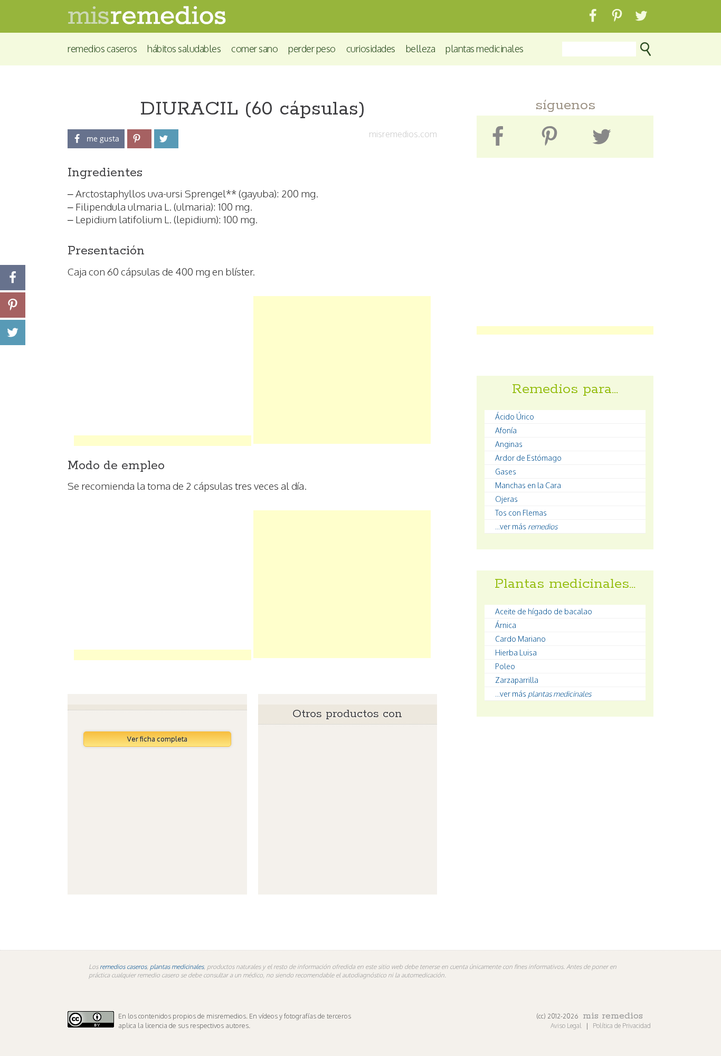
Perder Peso (312, 48)
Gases (505, 471)
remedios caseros (123, 967)
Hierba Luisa (516, 652)
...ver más (526, 526)
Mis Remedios (613, 1016)
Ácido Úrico (514, 416)
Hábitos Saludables (184, 48)
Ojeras (506, 498)
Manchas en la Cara (528, 485)
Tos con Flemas (521, 512)
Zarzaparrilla (516, 680)
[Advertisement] (162, 370)
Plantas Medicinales (484, 48)
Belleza (420, 48)
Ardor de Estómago (528, 457)
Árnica (505, 625)
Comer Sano (254, 48)
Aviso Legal (567, 1026)
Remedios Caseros (102, 48)
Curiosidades (370, 48)
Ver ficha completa (157, 739)
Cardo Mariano (520, 638)
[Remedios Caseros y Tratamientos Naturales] (147, 21)
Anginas (509, 444)
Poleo (505, 666)
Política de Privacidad (622, 1026)
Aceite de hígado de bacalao (543, 611)
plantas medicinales (177, 967)
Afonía (506, 430)
